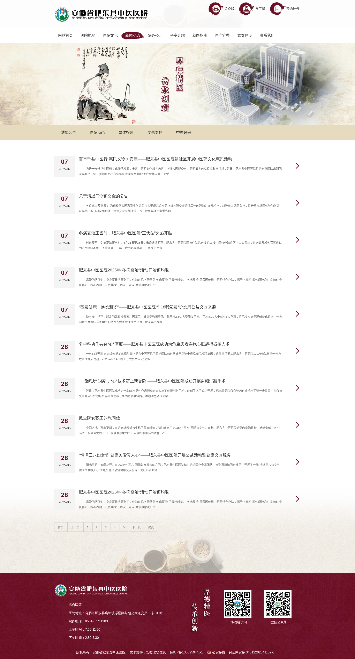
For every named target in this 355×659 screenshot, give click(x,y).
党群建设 (244, 35)
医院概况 (88, 35)
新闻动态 (132, 35)
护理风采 (183, 132)
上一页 (75, 527)
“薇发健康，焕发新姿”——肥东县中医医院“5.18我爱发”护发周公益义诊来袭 (147, 307)
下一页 (136, 527)
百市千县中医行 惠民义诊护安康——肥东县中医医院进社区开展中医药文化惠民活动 (155, 159)
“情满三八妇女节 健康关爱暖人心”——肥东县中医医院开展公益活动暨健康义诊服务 (155, 455)
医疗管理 (222, 35)
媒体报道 (126, 132)
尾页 (151, 527)
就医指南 (199, 35)
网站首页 (65, 35)
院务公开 (155, 35)
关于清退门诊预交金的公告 (103, 196)
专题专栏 (155, 132)
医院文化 (110, 35)
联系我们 (267, 35)
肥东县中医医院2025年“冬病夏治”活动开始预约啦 (124, 270)
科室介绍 (177, 35)
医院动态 (97, 132)
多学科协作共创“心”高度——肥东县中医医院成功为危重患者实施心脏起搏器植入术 (154, 344)
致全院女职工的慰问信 (99, 418)
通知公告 (68, 132)
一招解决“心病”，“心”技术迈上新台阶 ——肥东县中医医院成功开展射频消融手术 (152, 381)
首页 (60, 527)
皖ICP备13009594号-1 (186, 652)
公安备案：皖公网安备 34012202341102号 (243, 652)
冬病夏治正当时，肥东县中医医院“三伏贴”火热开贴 (125, 233)
